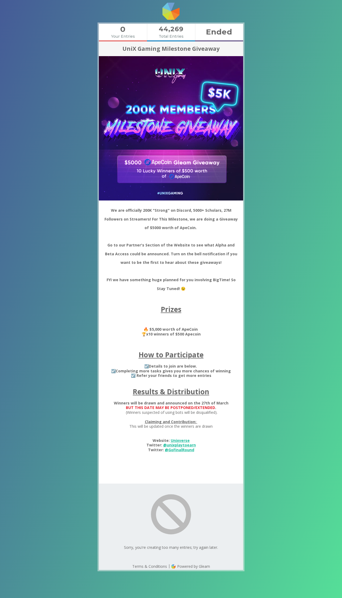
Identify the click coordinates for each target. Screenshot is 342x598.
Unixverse (180, 440)
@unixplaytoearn (179, 444)
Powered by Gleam (193, 566)
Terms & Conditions (149, 566)
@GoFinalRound (179, 449)
